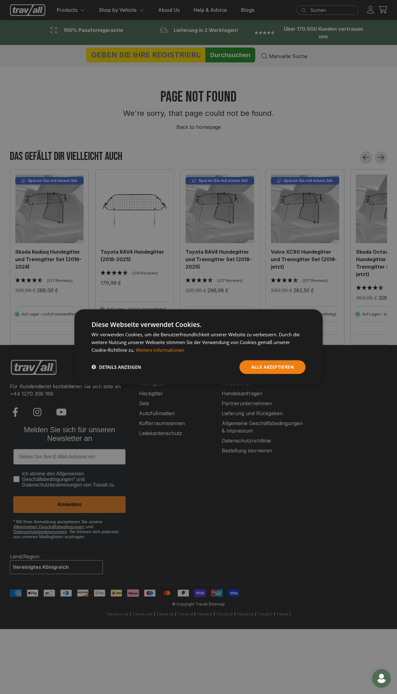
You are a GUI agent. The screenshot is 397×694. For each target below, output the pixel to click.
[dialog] (198, 347)
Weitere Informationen (160, 350)
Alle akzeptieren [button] (272, 367)
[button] (116, 367)
